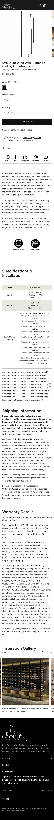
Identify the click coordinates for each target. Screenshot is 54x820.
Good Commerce (20, 811)
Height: (8, 94)
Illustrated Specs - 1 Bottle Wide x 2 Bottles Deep (25, 375)
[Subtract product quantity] (12, 112)
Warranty (36, 161)
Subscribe (47, 790)
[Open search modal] (39, 4)
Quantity (6, 107)
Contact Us (27, 138)
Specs (15, 161)
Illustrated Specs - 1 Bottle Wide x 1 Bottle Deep (24, 372)
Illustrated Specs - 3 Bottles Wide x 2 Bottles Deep (25, 394)
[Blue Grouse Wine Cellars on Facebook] (3, 799)
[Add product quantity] (4, 112)
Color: (10, 82)
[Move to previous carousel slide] (44, 652)
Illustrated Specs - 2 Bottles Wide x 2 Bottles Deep (25, 384)
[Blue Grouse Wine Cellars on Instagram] (7, 799)
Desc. (7, 160)
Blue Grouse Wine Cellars (25, 808)
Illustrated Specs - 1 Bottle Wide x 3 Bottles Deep (25, 378)
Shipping (6, 130)
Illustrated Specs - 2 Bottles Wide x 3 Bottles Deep (25, 387)
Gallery (45, 161)
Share (8, 148)
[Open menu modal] (50, 4)
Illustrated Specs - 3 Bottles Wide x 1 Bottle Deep (25, 391)
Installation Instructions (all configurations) (22, 400)
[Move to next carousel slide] (49, 652)
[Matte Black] (4, 87)
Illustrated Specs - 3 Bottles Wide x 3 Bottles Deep (25, 397)
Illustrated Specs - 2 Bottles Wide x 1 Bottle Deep (25, 381)
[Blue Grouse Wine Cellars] (8, 5)
